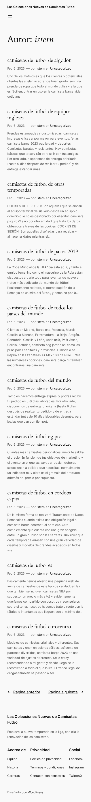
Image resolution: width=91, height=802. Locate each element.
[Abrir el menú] (10, 16)
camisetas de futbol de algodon (39, 60)
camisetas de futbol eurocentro (39, 627)
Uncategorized (61, 68)
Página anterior (23, 692)
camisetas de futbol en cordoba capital (39, 496)
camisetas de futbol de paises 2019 (42, 251)
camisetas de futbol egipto (34, 436)
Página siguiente (66, 692)
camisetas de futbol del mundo (39, 380)
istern (41, 68)
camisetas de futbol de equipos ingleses (38, 114)
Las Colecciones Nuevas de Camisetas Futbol (41, 7)
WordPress (35, 792)
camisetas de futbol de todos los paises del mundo (40, 311)
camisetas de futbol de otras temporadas (35, 187)
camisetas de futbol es (29, 565)
